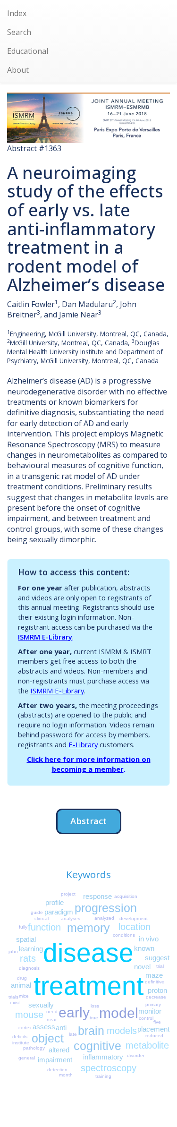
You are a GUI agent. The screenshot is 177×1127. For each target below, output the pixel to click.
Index (16, 13)
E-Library (83, 744)
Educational (27, 51)
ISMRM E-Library (45, 636)
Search (19, 32)
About (18, 70)
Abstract (88, 821)
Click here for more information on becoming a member (89, 764)
